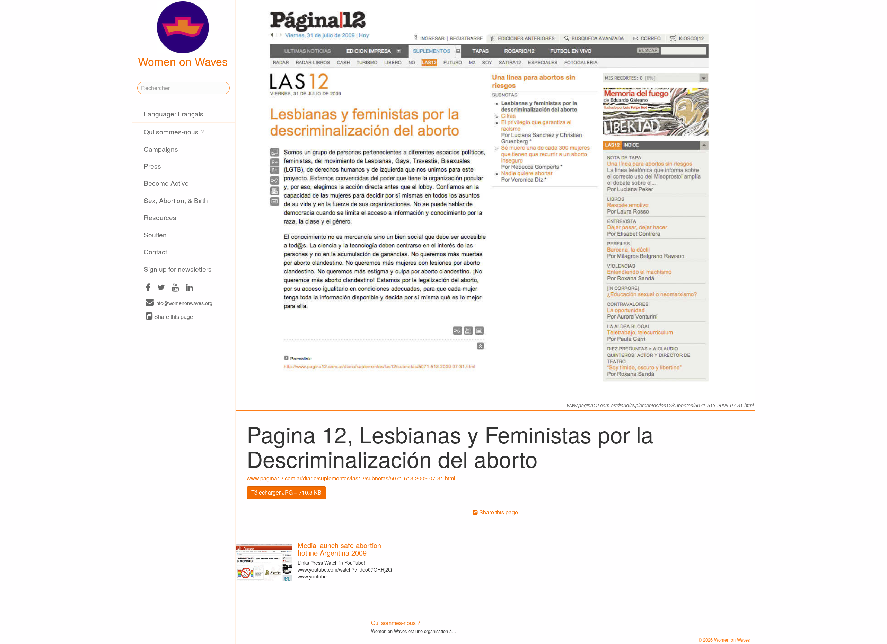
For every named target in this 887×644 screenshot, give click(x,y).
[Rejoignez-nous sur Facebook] (148, 288)
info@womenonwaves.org (183, 302)
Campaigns (161, 149)
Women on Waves (183, 61)
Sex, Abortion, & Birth (176, 200)
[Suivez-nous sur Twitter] (161, 288)
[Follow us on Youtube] (175, 288)
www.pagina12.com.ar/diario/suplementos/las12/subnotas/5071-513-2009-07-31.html (351, 478)
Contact (155, 251)
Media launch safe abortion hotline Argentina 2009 (339, 549)
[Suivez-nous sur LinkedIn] (189, 288)
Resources (160, 217)
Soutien (155, 234)
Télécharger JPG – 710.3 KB (286, 492)
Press (152, 166)
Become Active (166, 183)
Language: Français (173, 113)
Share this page (173, 317)
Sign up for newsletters (178, 268)
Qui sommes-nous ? (174, 131)
